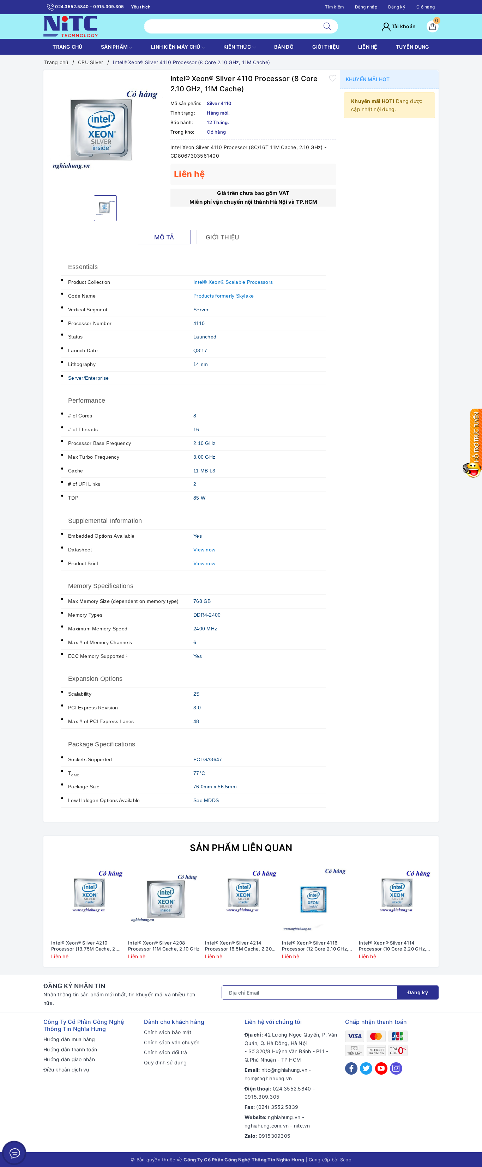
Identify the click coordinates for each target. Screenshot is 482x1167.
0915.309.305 (262, 1097)
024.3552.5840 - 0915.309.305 (89, 6)
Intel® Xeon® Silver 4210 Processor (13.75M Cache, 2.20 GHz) (86, 946)
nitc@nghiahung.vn (284, 1070)
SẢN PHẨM (115, 47)
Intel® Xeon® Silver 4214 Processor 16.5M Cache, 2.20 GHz (238, 946)
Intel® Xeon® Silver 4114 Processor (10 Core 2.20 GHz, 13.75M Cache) (392, 946)
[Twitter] (366, 1068)
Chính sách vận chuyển (171, 1042)
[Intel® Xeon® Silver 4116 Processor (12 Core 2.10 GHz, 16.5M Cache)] (318, 900)
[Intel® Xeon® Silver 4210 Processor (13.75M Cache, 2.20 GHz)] (87, 900)
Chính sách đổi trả (165, 1052)
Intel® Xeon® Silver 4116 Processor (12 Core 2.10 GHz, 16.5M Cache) (315, 946)
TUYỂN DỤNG (412, 47)
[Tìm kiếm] (327, 26)
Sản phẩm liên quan (241, 847)
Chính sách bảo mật (168, 1032)
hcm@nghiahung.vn (268, 1078)
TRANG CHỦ (67, 47)
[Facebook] (351, 1068)
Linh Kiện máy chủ (176, 47)
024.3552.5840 (292, 1089)
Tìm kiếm (334, 7)
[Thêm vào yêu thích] (332, 78)
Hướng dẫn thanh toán (70, 1049)
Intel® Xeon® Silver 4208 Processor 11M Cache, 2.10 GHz (163, 946)
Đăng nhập (366, 7)
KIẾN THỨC (237, 47)
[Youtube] (381, 1068)
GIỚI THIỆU (326, 47)
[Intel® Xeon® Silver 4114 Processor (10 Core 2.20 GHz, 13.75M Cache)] (395, 900)
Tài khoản (403, 26)
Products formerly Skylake (223, 296)
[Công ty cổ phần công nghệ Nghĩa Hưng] (70, 26)
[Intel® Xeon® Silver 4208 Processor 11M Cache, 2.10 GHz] (164, 900)
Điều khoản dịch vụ (66, 1070)
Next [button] (452, 917)
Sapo (345, 1159)
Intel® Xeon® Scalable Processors (233, 282)
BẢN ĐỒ (284, 47)
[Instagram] (396, 1068)
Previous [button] (29, 917)
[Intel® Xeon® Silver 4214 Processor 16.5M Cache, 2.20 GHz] (241, 900)
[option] (105, 132)
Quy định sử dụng (165, 1062)
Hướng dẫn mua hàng (69, 1039)
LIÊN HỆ (368, 47)
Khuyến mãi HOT (368, 79)
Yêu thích (140, 7)
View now (204, 549)
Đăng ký (396, 7)
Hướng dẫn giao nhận (69, 1059)
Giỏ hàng (425, 7)
